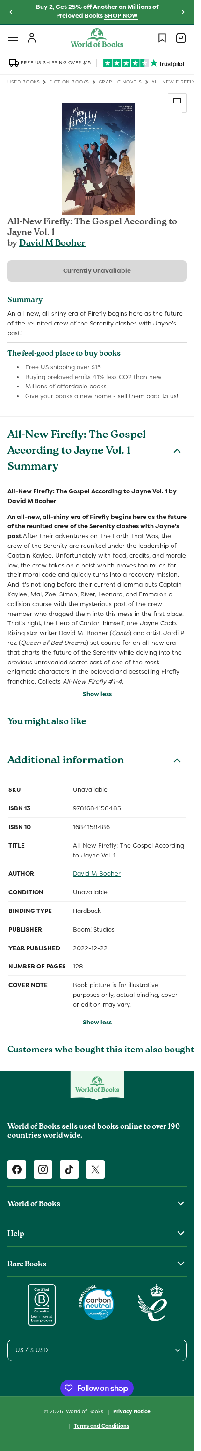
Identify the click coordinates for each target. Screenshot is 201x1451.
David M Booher (52, 243)
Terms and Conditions (101, 1426)
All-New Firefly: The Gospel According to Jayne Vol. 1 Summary (76, 452)
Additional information (65, 761)
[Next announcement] (183, 12)
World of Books (85, 1411)
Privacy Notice (132, 1411)
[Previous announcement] (10, 12)
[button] (13, 37)
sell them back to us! (148, 396)
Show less (97, 694)
